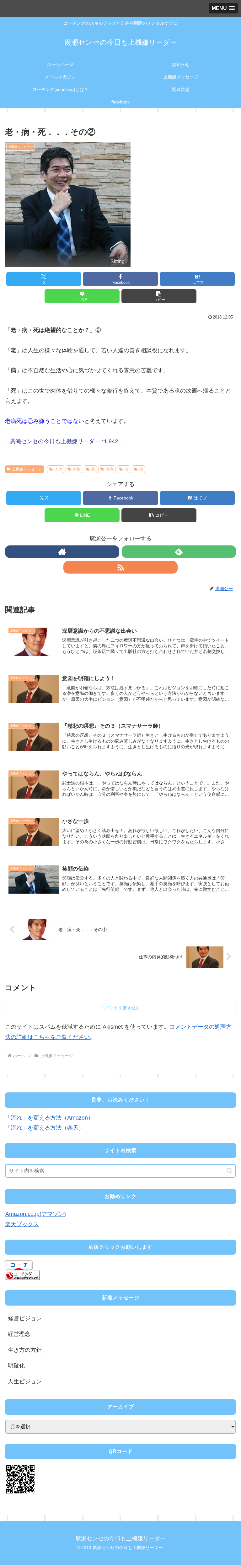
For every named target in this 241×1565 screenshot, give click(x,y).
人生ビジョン (25, 1381)
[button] (158, 296)
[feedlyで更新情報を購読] (179, 551)
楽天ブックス (22, 1224)
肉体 (58, 469)
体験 (76, 469)
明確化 (16, 1365)
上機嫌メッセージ (27, 469)
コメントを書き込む (120, 1007)
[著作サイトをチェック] (62, 551)
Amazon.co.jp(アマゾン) (35, 1214)
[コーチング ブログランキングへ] (22, 1275)
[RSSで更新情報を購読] (120, 567)
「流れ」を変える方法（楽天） (44, 1128)
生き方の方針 (25, 1350)
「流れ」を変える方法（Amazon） (49, 1118)
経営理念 (19, 1334)
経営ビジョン (25, 1318)
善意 (110, 469)
